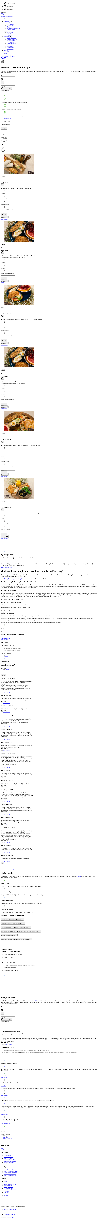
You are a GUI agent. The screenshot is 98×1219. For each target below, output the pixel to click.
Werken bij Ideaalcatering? (10, 1184)
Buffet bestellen (10, 25)
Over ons (6, 1182)
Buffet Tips (6, 1191)
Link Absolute (4, 219)
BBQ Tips (6, 1192)
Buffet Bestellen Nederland (10, 1172)
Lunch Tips (3, 1066)
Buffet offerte (10, 32)
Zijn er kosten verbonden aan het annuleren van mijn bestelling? (15, 939)
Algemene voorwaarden (9, 1194)
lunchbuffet (30, 579)
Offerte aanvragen (8, 1164)
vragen (79, 876)
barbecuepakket (6, 579)
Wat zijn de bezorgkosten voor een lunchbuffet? (11, 923)
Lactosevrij (4, 138)
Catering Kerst (10, 47)
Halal (3, 151)
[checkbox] (1, 137)
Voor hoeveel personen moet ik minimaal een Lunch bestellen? (15, 927)
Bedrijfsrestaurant (11, 29)
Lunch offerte (10, 35)
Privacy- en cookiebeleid (10, 1209)
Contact (13, 56)
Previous (3, 675)
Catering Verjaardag (11, 43)
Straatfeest (9, 45)
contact (5, 53)
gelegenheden (7, 36)
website (53, 579)
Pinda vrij (4, 141)
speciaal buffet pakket (18, 579)
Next (2, 863)
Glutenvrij (4, 137)
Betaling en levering (8, 1187)
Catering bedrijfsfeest (12, 39)
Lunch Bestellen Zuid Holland (11, 1171)
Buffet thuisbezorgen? (9, 1188)
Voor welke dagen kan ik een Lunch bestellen (11, 919)
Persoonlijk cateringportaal (13, 28)
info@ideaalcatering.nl (6, 1138)
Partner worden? (8, 1185)
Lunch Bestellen (8, 1158)
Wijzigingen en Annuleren (10, 1161)
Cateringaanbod (7, 21)
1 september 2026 (7, 88)
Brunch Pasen (10, 49)
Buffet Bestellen (7, 1155)
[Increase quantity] (2, 214)
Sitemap (6, 1195)
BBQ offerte (10, 33)
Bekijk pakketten (5, 90)
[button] (50, 21)
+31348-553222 (4, 1137)
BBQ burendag (10, 42)
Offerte (5, 31)
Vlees (3, 150)
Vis (2, 148)
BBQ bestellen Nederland (10, 1174)
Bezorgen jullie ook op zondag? (8, 935)
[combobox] (2, 82)
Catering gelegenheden (9, 1159)
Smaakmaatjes (10, 1217)
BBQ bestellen (10, 24)
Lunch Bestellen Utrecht (9, 1170)
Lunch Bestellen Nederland (10, 1175)
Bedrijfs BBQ (10, 46)
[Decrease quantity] (5, 214)
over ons (6, 50)
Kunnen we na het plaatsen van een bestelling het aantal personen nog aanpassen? (19, 931)
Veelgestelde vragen (8, 51)
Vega (3, 147)
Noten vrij (4, 140)
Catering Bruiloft (11, 40)
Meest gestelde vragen (9, 1162)
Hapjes (8, 27)
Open (2, 62)
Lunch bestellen (10, 22)
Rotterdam (37, 1000)
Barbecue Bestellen (8, 1157)
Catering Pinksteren (11, 38)
